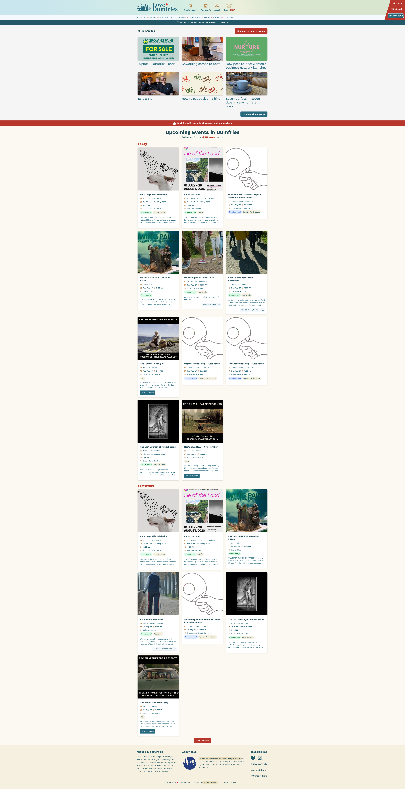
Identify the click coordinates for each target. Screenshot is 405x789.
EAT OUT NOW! (396, 16)
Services (217, 17)
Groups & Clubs (166, 17)
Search (398, 9)
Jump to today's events (252, 31)
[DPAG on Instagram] (259, 757)
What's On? (141, 17)
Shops (207, 17)
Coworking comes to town (201, 64)
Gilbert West (210, 782)
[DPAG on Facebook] (253, 757)
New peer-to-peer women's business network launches (246, 65)
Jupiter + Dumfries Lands (156, 64)
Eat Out (153, 17)
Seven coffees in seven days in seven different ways (243, 102)
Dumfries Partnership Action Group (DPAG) (220, 758)
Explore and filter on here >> (202, 137)
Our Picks (181, 17)
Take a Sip (145, 98)
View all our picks (255, 114)
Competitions (260, 776)
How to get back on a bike (201, 98)
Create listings (190, 10)
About (217, 10)
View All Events (202, 741)
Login (399, 3)
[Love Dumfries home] (157, 8)
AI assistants (260, 770)
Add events (206, 10)
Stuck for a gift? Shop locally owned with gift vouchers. (204, 123)
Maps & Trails (195, 17)
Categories (228, 17)
